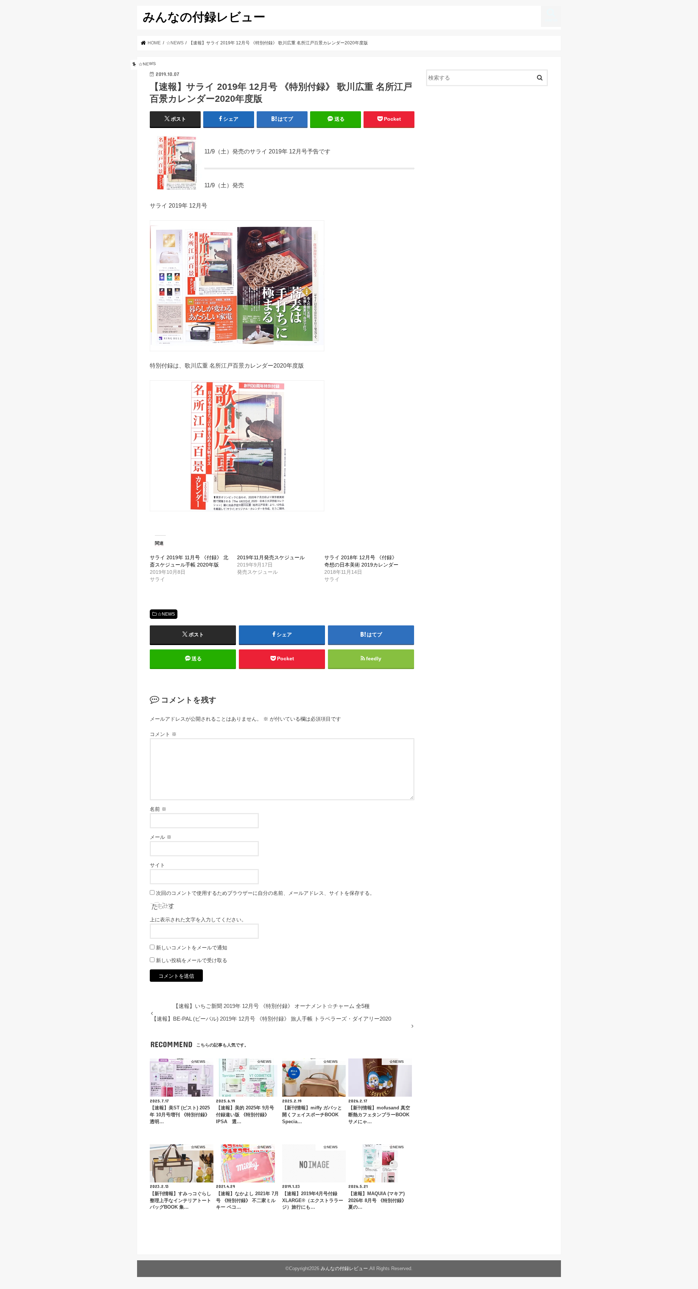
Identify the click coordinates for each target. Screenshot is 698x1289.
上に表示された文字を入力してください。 (198, 919)
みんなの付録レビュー (204, 16)
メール (161, 837)
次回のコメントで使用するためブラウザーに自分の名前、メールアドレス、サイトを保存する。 (265, 893)
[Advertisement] (487, 151)
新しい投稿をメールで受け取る (191, 960)
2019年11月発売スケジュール (271, 557)
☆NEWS (166, 614)
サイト (157, 865)
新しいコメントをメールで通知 (191, 947)
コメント (163, 734)
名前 (158, 809)
